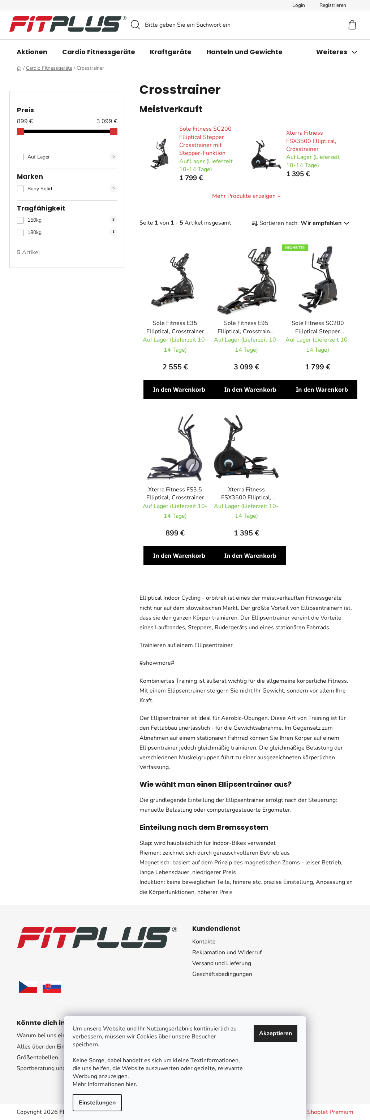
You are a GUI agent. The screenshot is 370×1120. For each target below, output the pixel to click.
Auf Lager (71, 156)
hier (131, 1084)
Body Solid (71, 188)
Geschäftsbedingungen (222, 974)
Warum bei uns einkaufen (50, 1035)
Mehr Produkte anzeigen (244, 196)
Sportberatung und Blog (48, 1068)
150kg (71, 220)
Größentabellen (37, 1058)
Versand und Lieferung (221, 963)
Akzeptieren (275, 1033)
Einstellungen (97, 1103)
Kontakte (204, 942)
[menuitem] (32, 52)
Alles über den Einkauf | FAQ (54, 1047)
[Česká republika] (28, 987)
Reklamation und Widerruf (227, 952)
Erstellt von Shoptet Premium (314, 1112)
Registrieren (332, 5)
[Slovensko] (52, 987)
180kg (71, 232)
